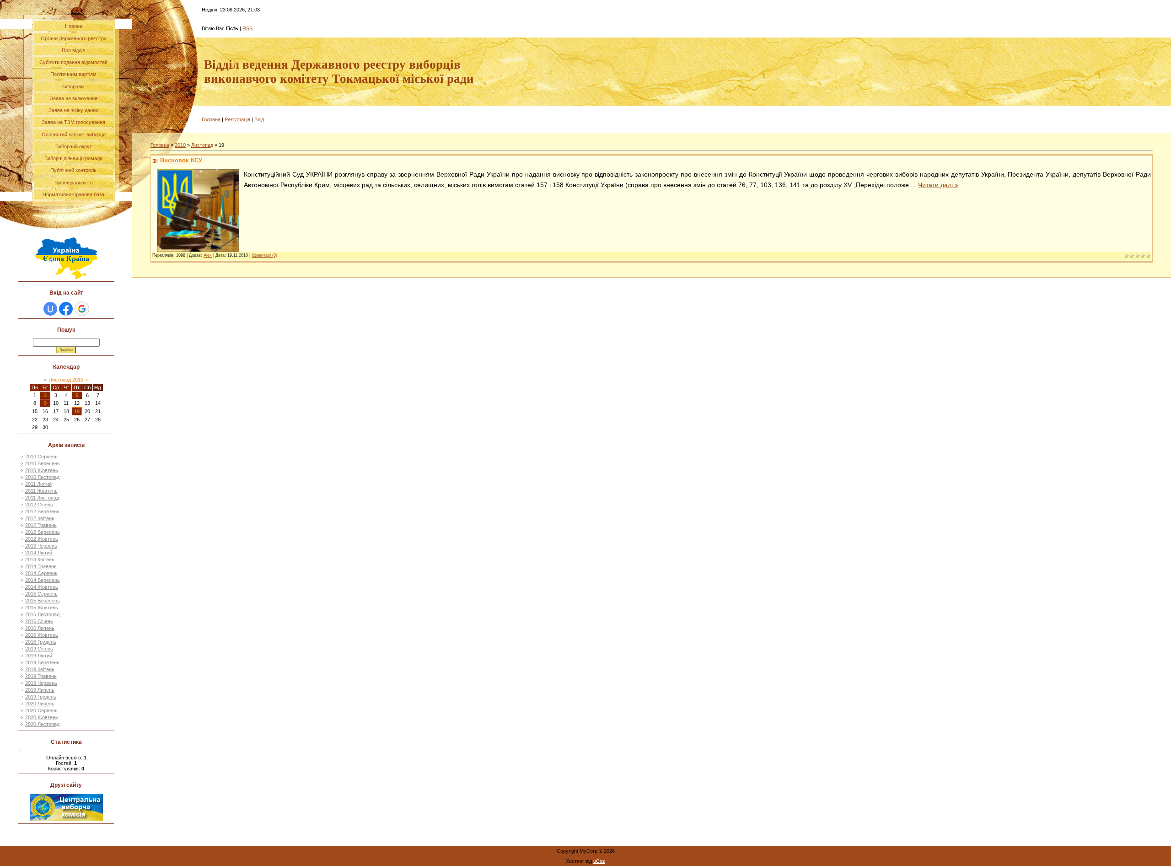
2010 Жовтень (41, 470)
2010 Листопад (42, 477)
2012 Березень (42, 511)
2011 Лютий (38, 484)
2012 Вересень (42, 532)
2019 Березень (42, 662)
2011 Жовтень (41, 491)
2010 (180, 145)
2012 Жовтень (41, 539)
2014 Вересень (42, 580)
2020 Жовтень (41, 717)
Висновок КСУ (181, 160)
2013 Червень (41, 546)
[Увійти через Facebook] (66, 309)
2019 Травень (41, 676)
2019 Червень (41, 683)
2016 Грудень (40, 642)
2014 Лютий (38, 552)
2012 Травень (41, 525)
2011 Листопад (42, 497)
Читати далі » (938, 184)
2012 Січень (39, 504)
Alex (208, 255)
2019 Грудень (40, 696)
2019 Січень (39, 648)
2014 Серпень (41, 573)
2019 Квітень (39, 669)
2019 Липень (39, 690)
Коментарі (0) (264, 255)
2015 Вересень (42, 600)
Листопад (202, 145)
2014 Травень (41, 566)
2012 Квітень (39, 518)
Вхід (259, 119)
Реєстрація (237, 119)
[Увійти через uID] (50, 309)
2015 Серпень (41, 594)
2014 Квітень (39, 559)
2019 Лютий (38, 655)
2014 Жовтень (41, 587)
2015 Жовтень (41, 607)
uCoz (599, 861)
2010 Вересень (42, 463)
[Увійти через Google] (82, 308)
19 (77, 411)
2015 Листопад (42, 614)
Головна (211, 119)
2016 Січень (39, 621)
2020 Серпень (41, 710)
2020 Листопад (42, 724)
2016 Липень (39, 628)
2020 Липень (39, 703)
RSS (247, 28)
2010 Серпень (41, 456)
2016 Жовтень (41, 635)
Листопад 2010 (66, 379)
